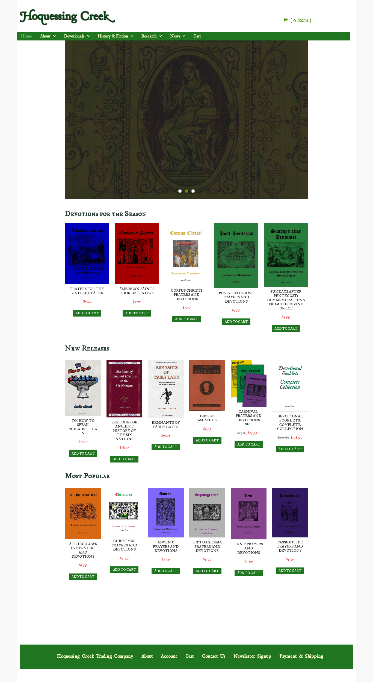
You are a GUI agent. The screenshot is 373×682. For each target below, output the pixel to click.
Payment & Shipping (301, 656)
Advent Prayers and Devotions (166, 546)
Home (26, 36)
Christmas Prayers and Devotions (124, 545)
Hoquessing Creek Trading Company (95, 656)
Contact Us (213, 656)
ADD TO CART (87, 313)
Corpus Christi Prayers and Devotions (186, 295)
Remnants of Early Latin (166, 424)
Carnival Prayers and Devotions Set (248, 418)
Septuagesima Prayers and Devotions (207, 546)
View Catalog (186, 138)
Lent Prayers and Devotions (248, 548)
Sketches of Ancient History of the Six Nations (124, 431)
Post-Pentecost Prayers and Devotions (236, 297)
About (45, 36)
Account (169, 656)
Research (149, 36)
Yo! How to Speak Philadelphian (83, 427)
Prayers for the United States (87, 290)
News (175, 36)
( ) (300, 20)
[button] (48, 36)
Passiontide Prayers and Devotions (290, 546)
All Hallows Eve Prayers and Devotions (83, 550)
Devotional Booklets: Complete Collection (290, 422)
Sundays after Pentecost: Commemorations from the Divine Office (286, 300)
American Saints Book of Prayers (136, 290)
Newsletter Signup (252, 656)
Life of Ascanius (207, 418)
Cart (197, 36)
